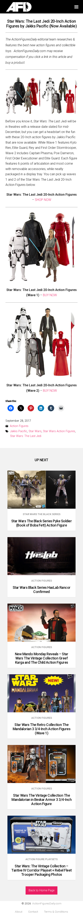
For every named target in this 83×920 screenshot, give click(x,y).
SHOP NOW (43, 200)
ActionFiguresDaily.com (46, 903)
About (18, 912)
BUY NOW (50, 295)
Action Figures (19, 426)
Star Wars (35, 431)
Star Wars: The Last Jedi (25, 436)
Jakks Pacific (18, 431)
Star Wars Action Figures (59, 431)
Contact (33, 912)
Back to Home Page (41, 890)
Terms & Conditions (56, 912)
